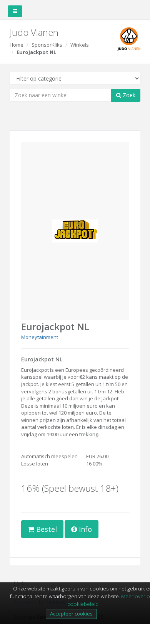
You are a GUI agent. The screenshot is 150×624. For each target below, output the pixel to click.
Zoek (128, 95)
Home (16, 44)
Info (84, 529)
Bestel (45, 529)
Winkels (79, 44)
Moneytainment (39, 337)
